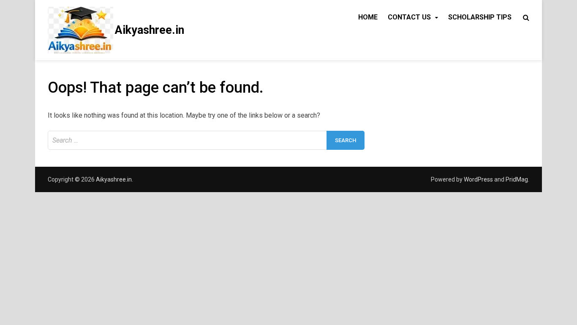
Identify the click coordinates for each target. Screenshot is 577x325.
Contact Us (409, 17)
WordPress (478, 179)
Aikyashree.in (149, 30)
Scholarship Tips (480, 17)
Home (368, 17)
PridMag (517, 179)
